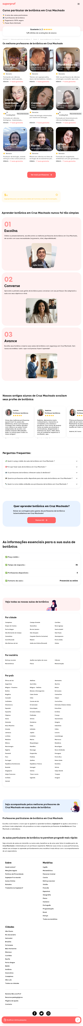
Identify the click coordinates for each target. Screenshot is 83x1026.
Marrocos (58, 739)
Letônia (7, 736)
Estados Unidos (35, 712)
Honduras (33, 722)
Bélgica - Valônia (35, 687)
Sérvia (57, 767)
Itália (57, 729)
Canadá (8, 698)
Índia (31, 725)
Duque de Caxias (11, 626)
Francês (46, 888)
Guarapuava (59, 636)
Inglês (45, 867)
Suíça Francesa (10, 774)
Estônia (57, 712)
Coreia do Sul (34, 701)
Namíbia (33, 746)
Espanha (8, 712)
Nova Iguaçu (59, 626)
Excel (45, 912)
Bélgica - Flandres (11, 687)
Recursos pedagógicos (14, 997)
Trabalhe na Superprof (14, 888)
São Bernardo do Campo (13, 633)
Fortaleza (9, 945)
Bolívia (7, 691)
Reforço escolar (10, 660)
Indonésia (58, 725)
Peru (6, 757)
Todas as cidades (12, 983)
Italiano (46, 902)
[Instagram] (48, 1013)
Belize (57, 687)
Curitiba (57, 622)
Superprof (5, 39)
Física (32, 663)
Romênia (58, 764)
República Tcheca (36, 764)
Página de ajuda (11, 1001)
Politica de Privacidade (14, 874)
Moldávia (58, 743)
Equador (8, 708)
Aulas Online (10, 881)
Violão (45, 884)
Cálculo (57, 660)
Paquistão (33, 753)
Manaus (8, 952)
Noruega (33, 750)
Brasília (8, 942)
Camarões (58, 694)
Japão (32, 732)
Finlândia (33, 715)
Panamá (8, 753)
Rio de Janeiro (34, 629)
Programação (48, 909)
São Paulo (58, 633)
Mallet (32, 640)
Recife (7, 959)
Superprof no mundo (13, 877)
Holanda (8, 722)
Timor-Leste (34, 774)
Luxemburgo (59, 736)
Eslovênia (58, 708)
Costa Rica (58, 701)
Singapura (8, 771)
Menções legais (11, 870)
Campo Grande (35, 622)
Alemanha (58, 680)
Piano (45, 898)
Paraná (35, 39)
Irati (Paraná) (9, 640)
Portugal (8, 760)
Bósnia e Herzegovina (37, 691)
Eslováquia (33, 708)
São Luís (8, 980)
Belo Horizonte (10, 948)
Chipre (57, 698)
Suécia (32, 771)
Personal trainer (49, 874)
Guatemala (59, 718)
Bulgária (8, 694)
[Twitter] (41, 1013)
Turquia (57, 774)
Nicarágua (58, 746)
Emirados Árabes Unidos (63, 705)
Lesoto (57, 732)
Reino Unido (58, 760)
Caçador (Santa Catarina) (39, 636)
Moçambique (34, 743)
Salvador (9, 938)
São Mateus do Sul (11, 643)
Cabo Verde (34, 694)
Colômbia (8, 701)
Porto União (59, 640)
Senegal (32, 767)
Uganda (32, 777)
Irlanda (7, 729)
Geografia (47, 895)
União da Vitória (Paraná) (38, 643)
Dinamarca (9, 705)
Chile (31, 698)
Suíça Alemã (59, 771)
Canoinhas (8, 636)
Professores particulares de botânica (20, 39)
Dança (45, 915)
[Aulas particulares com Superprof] (9, 4)
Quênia (32, 760)
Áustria (57, 684)
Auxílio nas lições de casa (38, 660)
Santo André (59, 629)
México (7, 743)
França (57, 715)
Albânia (32, 680)
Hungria (57, 722)
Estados (8, 884)
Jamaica (8, 732)
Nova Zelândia (60, 750)
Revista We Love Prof (13, 994)
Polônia (32, 757)
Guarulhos (33, 626)
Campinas (8, 622)
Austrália (33, 684)
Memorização (59, 663)
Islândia (32, 729)
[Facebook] (34, 1013)
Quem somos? (10, 867)
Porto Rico (58, 757)
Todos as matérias (50, 919)
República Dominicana (12, 764)
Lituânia (32, 736)
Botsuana (58, 691)
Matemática (9, 663)
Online (57, 643)
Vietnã (7, 781)
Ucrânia (7, 777)
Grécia (32, 718)
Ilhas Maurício (9, 725)
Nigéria (7, 750)
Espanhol (46, 891)
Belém (7, 966)
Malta (32, 739)
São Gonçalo (34, 633)
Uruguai (57, 777)
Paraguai (58, 753)
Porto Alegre (9, 629)
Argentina (8, 684)
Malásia (8, 739)
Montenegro (9, 746)
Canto (45, 877)
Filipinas (8, 715)
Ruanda (7, 767)
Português (47, 905)
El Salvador (34, 705)
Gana (7, 718)
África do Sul (9, 680)
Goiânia (8, 969)
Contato (8, 1004)
